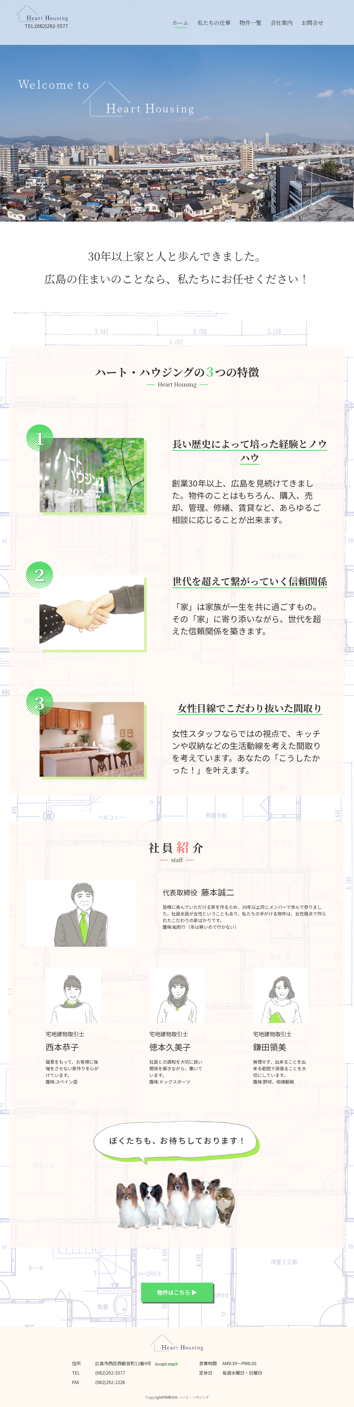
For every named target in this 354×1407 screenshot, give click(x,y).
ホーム (180, 23)
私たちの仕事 (214, 23)
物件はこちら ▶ (177, 1292)
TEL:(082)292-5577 (46, 25)
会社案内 (281, 23)
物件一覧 (251, 23)
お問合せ (312, 23)
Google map (167, 1363)
